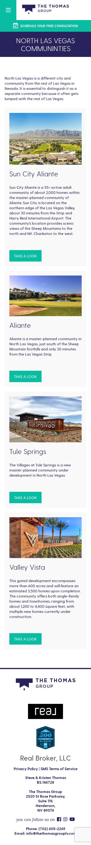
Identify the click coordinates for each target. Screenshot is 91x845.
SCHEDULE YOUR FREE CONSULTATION (48, 26)
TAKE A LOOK (25, 256)
